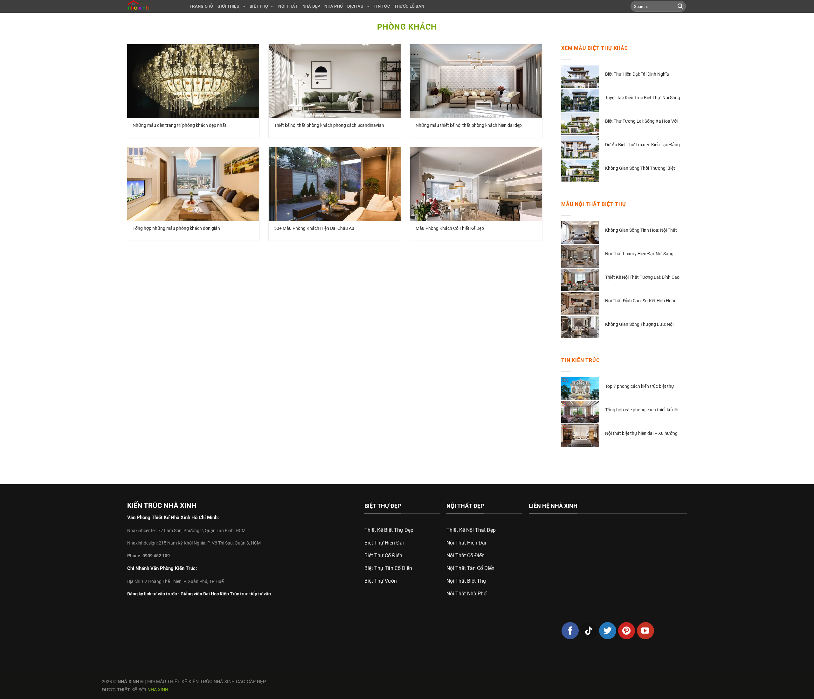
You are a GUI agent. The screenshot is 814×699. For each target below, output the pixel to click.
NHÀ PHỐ (333, 6)
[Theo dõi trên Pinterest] (626, 630)
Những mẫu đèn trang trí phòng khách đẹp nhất (179, 125)
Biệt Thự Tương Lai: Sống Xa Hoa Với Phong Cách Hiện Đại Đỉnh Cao (641, 122)
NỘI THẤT (288, 6)
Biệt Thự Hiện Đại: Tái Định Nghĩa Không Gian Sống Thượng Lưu (637, 75)
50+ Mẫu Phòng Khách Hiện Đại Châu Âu (314, 228)
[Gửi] (680, 6)
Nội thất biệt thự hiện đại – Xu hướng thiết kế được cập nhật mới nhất (641, 434)
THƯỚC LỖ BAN (409, 6)
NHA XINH (158, 689)
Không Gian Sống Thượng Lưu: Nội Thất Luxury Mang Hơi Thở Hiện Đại (640, 325)
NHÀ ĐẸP (311, 6)
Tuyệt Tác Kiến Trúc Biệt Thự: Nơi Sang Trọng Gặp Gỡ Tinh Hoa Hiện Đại (642, 98)
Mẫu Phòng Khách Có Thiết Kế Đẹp (450, 228)
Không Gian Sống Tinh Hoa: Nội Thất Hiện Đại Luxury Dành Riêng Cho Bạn (641, 231)
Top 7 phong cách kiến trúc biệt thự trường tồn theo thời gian (639, 387)
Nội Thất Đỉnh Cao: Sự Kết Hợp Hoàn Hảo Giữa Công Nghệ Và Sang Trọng (641, 301)
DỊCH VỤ (355, 6)
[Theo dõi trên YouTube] (645, 630)
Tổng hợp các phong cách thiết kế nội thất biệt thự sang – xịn (641, 410)
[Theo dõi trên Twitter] (607, 630)
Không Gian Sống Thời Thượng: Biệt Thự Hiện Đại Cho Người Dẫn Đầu (640, 169)
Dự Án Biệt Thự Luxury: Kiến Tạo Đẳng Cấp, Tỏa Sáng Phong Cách (642, 145)
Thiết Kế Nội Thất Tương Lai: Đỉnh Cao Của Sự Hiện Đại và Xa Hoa (642, 278)
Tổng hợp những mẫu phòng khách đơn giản (176, 228)
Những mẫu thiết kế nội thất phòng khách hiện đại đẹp (469, 125)
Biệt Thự (259, 6)
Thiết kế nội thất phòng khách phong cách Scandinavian (329, 125)
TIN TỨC (382, 6)
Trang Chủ (201, 6)
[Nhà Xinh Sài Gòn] (153, 6)
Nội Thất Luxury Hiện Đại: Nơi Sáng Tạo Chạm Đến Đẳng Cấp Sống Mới (639, 254)
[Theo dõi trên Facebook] (570, 630)
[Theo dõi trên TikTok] (588, 630)
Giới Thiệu (228, 6)
